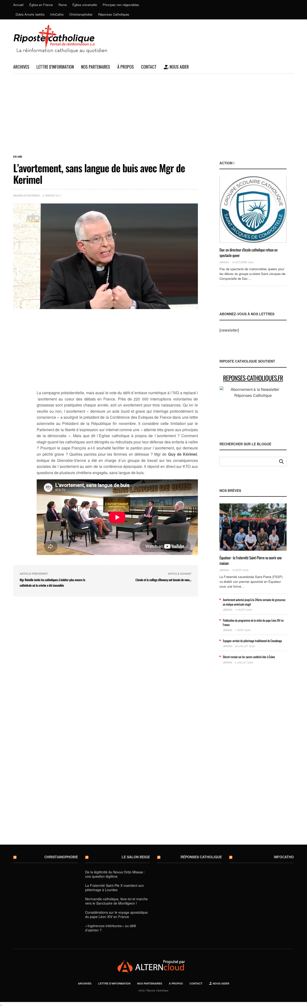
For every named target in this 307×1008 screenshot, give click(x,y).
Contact (149, 67)
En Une (17, 156)
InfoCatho (57, 14)
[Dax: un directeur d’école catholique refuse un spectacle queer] (253, 209)
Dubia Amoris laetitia (30, 14)
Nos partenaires (95, 67)
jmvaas (224, 262)
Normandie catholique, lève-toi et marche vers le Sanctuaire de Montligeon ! (116, 901)
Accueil (18, 4)
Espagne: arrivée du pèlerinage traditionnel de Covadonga (252, 640)
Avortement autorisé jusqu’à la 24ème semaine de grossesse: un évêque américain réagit (254, 601)
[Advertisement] (153, 109)
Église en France (41, 4)
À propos (125, 67)
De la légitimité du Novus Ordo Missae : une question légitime (115, 874)
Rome (63, 4)
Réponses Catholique (201, 856)
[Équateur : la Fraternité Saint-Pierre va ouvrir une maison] (253, 527)
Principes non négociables (121, 4)
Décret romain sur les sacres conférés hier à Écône (249, 656)
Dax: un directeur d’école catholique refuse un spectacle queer (248, 252)
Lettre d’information (55, 67)
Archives (21, 67)
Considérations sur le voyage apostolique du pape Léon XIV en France (116, 914)
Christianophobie (80, 14)
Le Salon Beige (136, 856)
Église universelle (84, 4)
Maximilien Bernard (26, 195)
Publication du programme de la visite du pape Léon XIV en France (253, 622)
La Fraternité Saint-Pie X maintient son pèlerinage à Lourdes (114, 887)
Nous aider (179, 67)
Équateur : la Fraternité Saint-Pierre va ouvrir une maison (250, 560)
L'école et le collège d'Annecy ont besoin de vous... (163, 579)
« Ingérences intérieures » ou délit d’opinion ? (110, 927)
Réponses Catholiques (113, 14)
